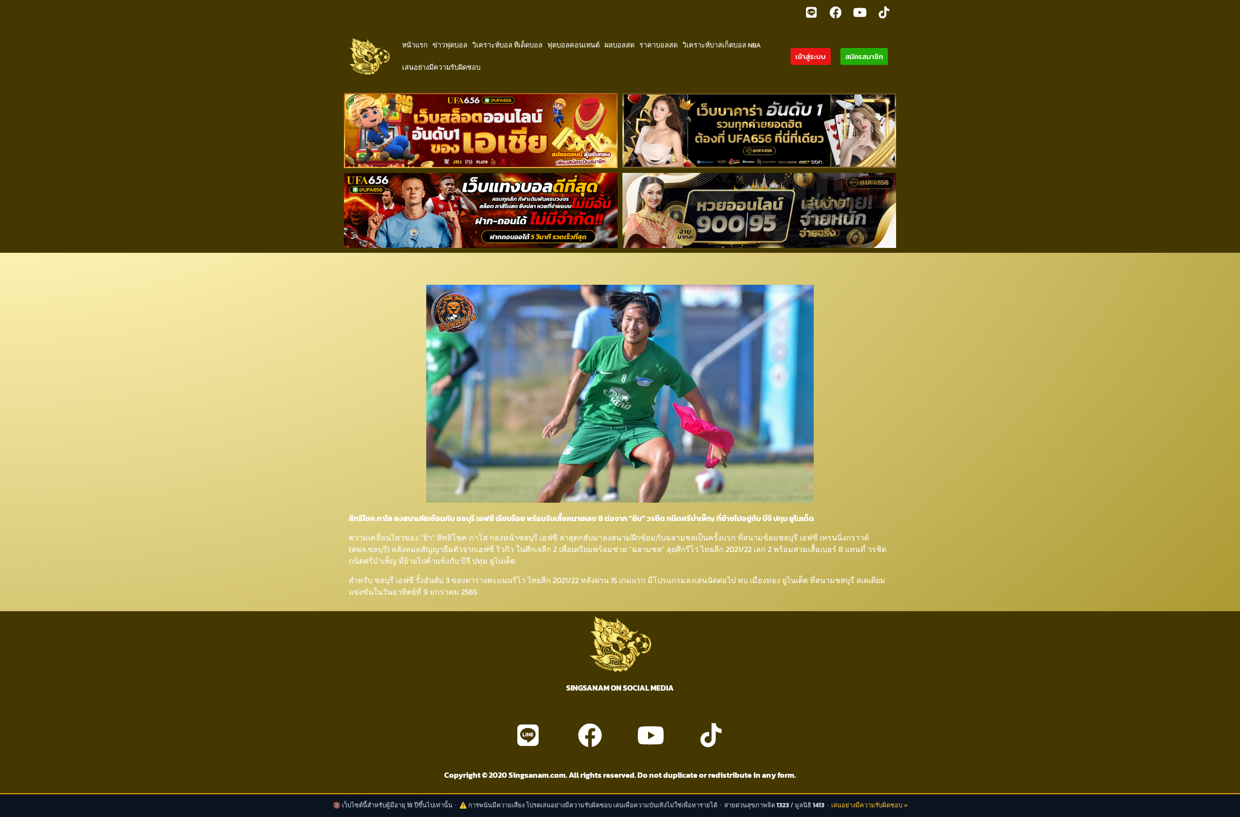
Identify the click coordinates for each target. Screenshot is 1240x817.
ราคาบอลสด (658, 45)
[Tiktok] (884, 12)
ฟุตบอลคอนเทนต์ (573, 45)
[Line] (811, 12)
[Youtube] (860, 12)
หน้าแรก (415, 45)
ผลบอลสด (619, 45)
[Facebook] (835, 12)
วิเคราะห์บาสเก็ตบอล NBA (721, 45)
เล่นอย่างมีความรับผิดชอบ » (869, 805)
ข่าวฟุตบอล (450, 45)
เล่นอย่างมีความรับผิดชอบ (441, 67)
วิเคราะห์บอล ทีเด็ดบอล (507, 45)
